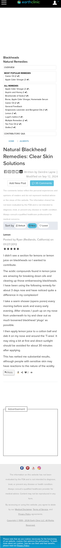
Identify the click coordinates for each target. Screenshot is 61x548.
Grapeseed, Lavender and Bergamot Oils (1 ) (26, 110)
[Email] (17, 172)
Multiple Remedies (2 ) (16, 120)
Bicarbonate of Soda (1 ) (17, 96)
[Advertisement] (30, 433)
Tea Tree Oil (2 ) (13, 124)
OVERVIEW (9, 67)
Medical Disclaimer (23, 509)
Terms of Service (40, 509)
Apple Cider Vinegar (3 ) (17, 79)
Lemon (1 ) (10, 113)
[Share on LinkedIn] (14, 172)
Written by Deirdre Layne (40, 172)
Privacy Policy (24, 514)
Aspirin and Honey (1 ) (16, 92)
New (33, 225)
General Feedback (13, 106)
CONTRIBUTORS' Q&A (14, 133)
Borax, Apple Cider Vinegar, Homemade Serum (26, 99)
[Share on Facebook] (6, 172)
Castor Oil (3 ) (12, 76)
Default (21, 225)
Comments (43, 183)
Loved (44, 225)
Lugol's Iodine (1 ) (14, 117)
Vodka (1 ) (10, 127)
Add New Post (17, 183)
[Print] (21, 172)
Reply (10, 372)
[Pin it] (10, 172)
